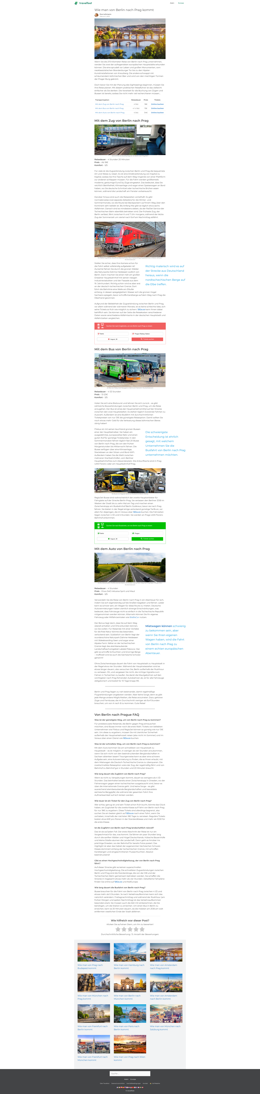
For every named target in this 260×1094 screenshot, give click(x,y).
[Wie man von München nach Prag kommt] (94, 990)
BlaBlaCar (134, 617)
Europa (181, 3)
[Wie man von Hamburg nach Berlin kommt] (130, 960)
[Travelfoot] (83, 3)
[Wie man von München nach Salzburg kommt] (166, 1021)
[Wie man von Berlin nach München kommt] (130, 990)
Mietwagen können (158, 626)
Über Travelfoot (104, 1083)
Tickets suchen (148, 339)
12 (124, 738)
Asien (172, 3)
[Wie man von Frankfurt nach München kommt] (94, 1052)
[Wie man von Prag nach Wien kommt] (130, 1052)
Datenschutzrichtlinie (118, 1083)
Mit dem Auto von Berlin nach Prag (109, 113)
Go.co (128, 738)
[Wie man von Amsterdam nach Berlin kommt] (166, 990)
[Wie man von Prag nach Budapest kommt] (94, 960)
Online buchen (157, 104)
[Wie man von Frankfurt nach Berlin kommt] (94, 1021)
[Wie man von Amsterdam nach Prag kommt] (166, 960)
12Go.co (141, 309)
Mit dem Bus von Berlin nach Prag (109, 108)
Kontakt (145, 1083)
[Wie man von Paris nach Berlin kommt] (130, 1021)
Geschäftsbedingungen (134, 1083)
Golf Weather (156, 1083)
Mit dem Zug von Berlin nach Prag (109, 104)
